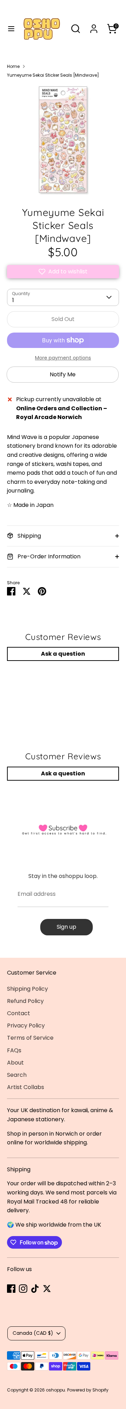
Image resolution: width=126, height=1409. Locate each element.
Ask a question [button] (63, 654)
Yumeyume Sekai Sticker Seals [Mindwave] (53, 75)
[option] (63, 140)
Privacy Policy (26, 1025)
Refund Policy (25, 1001)
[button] (63, 271)
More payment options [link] (63, 357)
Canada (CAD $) (33, 1333)
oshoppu (55, 1390)
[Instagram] (23, 1288)
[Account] (94, 26)
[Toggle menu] (8, 29)
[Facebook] (11, 1288)
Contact (18, 1013)
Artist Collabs (25, 1087)
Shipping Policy (27, 989)
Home (13, 66)
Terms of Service (30, 1038)
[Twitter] (47, 1288)
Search (17, 1075)
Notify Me (63, 374)
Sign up (66, 927)
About (15, 1063)
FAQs (14, 1050)
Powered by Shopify (87, 1390)
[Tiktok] (35, 1288)
